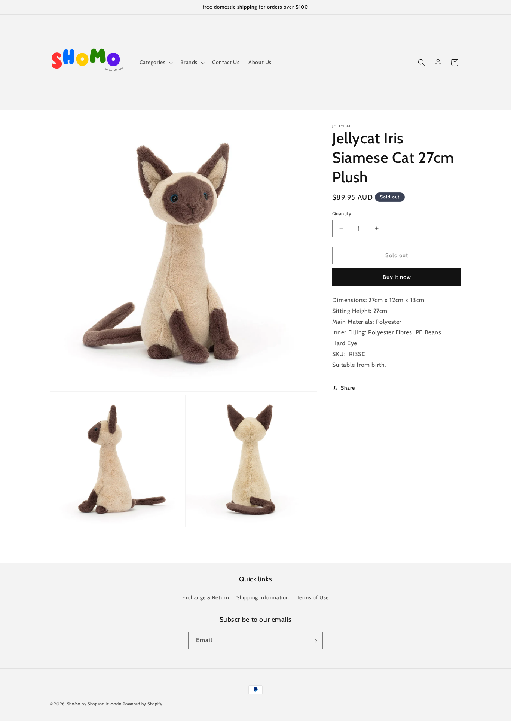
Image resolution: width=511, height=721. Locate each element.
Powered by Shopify (143, 703)
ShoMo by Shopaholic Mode (94, 703)
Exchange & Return (205, 597)
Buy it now (397, 277)
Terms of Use (313, 597)
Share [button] (348, 387)
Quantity (341, 213)
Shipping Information (262, 597)
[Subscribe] (314, 640)
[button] (155, 62)
